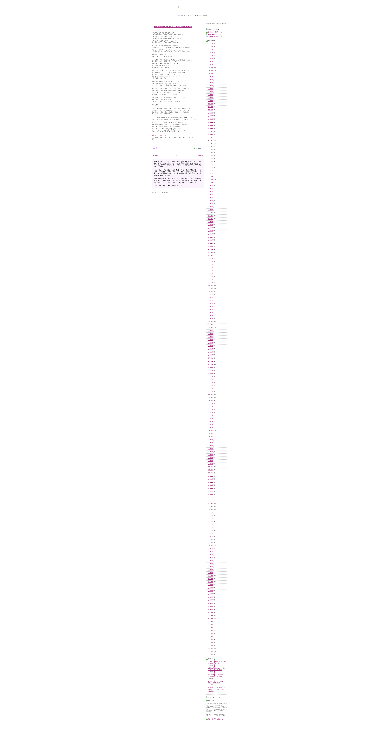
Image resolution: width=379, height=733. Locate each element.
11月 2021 (210, 143)
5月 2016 (210, 343)
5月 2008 (210, 633)
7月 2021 (210, 155)
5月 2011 (210, 524)
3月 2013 (210, 458)
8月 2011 (210, 515)
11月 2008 (210, 615)
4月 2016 (210, 346)
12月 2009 (210, 576)
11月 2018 (210, 252)
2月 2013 (210, 461)
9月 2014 (210, 403)
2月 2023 (210, 98)
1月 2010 (210, 573)
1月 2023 (210, 101)
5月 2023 (210, 89)
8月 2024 (210, 43)
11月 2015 (210, 361)
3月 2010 (210, 567)
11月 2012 (210, 470)
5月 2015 (210, 379)
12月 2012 (210, 467)
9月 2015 (210, 367)
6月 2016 (210, 340)
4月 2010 (210, 564)
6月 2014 (210, 412)
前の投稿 (200, 156)
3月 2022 (210, 131)
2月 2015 (210, 388)
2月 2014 (210, 424)
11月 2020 (210, 179)
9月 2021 (210, 149)
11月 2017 (210, 288)
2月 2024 (210, 61)
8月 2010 (210, 551)
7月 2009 (210, 591)
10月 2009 (210, 582)
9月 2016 (210, 331)
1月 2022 (210, 137)
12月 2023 (210, 67)
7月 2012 (210, 482)
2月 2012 (210, 497)
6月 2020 (210, 194)
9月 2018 (210, 258)
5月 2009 (210, 597)
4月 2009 (210, 600)
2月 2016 (210, 352)
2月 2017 (210, 315)
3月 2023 (210, 95)
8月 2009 (210, 588)
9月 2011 (210, 512)
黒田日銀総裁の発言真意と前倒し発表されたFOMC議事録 (173, 27)
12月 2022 (210, 104)
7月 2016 (210, 337)
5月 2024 (210, 52)
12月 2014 (210, 394)
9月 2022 (210, 113)
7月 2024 (210, 46)
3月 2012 (210, 494)
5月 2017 (210, 306)
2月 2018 (210, 279)
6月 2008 (210, 630)
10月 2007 (210, 654)
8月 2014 (210, 406)
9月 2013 (210, 440)
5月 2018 (210, 270)
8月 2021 (210, 152)
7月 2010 (210, 554)
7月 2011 (210, 518)
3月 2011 (210, 530)
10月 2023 (210, 73)
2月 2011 (210, 533)
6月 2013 (210, 449)
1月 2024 (210, 64)
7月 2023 (210, 82)
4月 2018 (210, 273)
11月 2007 (210, 651)
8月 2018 (210, 261)
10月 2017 (210, 291)
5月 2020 (210, 197)
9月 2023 (210, 76)
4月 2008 (210, 636)
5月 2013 (210, 452)
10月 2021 (210, 146)
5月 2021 (210, 161)
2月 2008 (210, 642)
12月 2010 (210, 539)
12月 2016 (210, 321)
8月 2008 (210, 624)
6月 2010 (210, 557)
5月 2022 (210, 125)
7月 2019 (210, 228)
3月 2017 (210, 312)
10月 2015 (210, 364)
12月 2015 (210, 358)
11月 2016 (210, 325)
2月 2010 (210, 570)
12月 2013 (210, 430)
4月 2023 (210, 92)
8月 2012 (210, 479)
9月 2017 (210, 294)
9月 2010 (210, 548)
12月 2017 (210, 285)
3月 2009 (210, 603)
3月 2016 (210, 349)
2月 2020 (210, 207)
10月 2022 (210, 110)
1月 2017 (210, 318)
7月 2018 (210, 264)
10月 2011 (210, 509)
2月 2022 (210, 134)
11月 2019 (210, 216)
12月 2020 (210, 176)
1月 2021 (210, 173)
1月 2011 (210, 536)
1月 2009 (210, 609)
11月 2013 (210, 433)
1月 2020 (210, 210)
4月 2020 (210, 201)
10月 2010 (210, 545)
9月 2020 (210, 185)
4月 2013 (210, 455)
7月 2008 (210, 627)
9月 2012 (210, 476)
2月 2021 (210, 170)
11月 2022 (210, 107)
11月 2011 (210, 506)
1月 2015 (210, 391)
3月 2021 (210, 167)
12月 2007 (210, 648)
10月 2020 (210, 182)
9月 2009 (210, 585)
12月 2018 (210, 249)
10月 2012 (210, 473)
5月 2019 (210, 234)
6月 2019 (210, 231)
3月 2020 (210, 203)
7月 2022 (210, 119)
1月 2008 (210, 645)
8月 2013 (210, 442)
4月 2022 (210, 128)
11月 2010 (210, 542)
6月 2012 (210, 485)
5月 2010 (210, 560)
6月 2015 (210, 376)
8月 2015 (210, 370)
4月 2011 (210, 527)
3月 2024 (210, 58)
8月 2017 (210, 297)
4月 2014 (210, 418)
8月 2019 (210, 225)
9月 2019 (210, 222)
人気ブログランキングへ (159, 135)
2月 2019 (210, 243)
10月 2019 (210, 219)
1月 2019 (210, 246)
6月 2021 (210, 158)
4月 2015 (210, 382)
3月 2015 (210, 385)
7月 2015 (210, 373)
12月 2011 (210, 503)
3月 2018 (210, 276)
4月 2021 (210, 164)
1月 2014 (210, 427)
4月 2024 (210, 55)
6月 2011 (210, 521)
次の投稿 (155, 156)
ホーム (178, 156)
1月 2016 (210, 355)
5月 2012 (210, 488)
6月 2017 (210, 303)
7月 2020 (210, 191)
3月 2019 (210, 240)
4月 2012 (210, 491)
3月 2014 (210, 421)
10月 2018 (210, 255)
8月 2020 (210, 188)
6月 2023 (210, 86)
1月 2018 (210, 282)
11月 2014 (210, 397)
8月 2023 (210, 80)
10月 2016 (210, 328)
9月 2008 (210, 621)
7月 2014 (210, 409)
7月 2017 (210, 300)
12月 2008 (210, 612)
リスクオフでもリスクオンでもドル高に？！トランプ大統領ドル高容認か (217, 689)
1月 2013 (210, 464)
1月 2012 (210, 500)
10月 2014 (210, 400)
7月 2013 (210, 446)
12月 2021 (210, 140)
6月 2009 (210, 594)
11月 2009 (210, 579)
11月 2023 (210, 70)
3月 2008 (210, 639)
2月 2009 (210, 606)
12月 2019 (210, 213)
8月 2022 (210, 116)
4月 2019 (210, 237)
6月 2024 (210, 49)
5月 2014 (210, 415)
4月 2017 (210, 309)
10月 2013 (210, 436)
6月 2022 (210, 122)
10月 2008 (210, 618)
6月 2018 (210, 267)
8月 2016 (210, 334)
